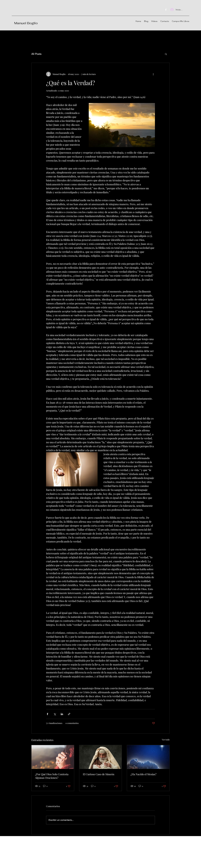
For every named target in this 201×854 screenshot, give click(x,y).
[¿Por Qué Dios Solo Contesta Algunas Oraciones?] (52, 757)
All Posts (36, 53)
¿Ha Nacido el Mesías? (143, 774)
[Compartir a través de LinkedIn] (61, 714)
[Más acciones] (153, 74)
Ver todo (166, 739)
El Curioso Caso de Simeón (98, 774)
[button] (166, 54)
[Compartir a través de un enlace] (69, 714)
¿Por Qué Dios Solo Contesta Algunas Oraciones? (51, 775)
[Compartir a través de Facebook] (47, 714)
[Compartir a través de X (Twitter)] (54, 714)
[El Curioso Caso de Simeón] (100, 757)
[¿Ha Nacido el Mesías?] (148, 757)
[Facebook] (165, 9)
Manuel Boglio (26, 23)
